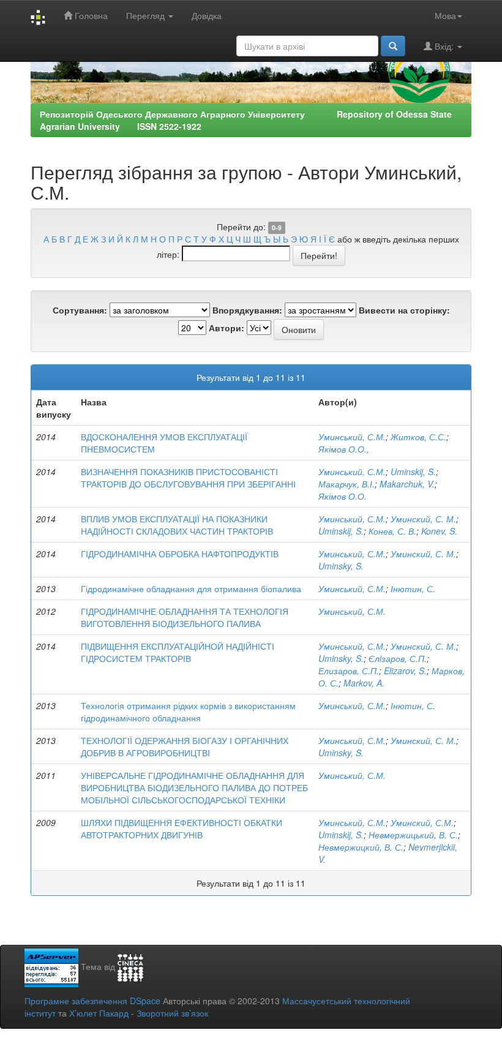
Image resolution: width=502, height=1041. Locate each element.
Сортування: (80, 310)
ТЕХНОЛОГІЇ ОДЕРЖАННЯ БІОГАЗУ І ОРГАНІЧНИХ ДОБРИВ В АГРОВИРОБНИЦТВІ (184, 746)
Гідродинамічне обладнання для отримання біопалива (191, 588)
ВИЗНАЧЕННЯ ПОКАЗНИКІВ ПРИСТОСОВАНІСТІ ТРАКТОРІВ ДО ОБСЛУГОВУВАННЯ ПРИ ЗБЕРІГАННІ (188, 477)
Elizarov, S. (405, 670)
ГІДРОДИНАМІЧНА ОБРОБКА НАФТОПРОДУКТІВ (180, 553)
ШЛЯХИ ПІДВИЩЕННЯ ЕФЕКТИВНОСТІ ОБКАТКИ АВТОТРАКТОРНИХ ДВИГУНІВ (181, 828)
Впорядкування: (247, 310)
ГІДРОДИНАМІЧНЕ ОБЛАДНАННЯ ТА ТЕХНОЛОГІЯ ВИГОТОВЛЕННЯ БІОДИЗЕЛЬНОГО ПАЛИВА (184, 617)
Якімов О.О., (343, 449)
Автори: (226, 327)
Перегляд (146, 15)
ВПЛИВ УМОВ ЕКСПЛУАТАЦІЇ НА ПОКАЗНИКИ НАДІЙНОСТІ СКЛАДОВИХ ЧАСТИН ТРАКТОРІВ (177, 525)
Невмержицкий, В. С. (360, 847)
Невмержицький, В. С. (413, 835)
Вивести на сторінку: (404, 310)
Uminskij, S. (413, 471)
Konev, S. (439, 531)
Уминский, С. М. (423, 519)
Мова (445, 15)
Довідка (207, 15)
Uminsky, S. (341, 566)
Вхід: (444, 46)
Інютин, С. (413, 588)
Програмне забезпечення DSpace (92, 1000)
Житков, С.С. (418, 436)
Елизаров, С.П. (348, 670)
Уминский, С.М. (422, 822)
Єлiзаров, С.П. (398, 658)
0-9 (277, 227)
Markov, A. (363, 683)
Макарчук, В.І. (346, 484)
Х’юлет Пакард (99, 1013)
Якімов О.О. (342, 496)
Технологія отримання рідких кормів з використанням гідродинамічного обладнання (188, 711)
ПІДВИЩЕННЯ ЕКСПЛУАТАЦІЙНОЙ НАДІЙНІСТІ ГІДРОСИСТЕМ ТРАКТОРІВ (177, 652)
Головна (90, 15)
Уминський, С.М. (352, 436)
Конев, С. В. (392, 531)
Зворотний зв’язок (172, 1013)
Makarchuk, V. (407, 484)
